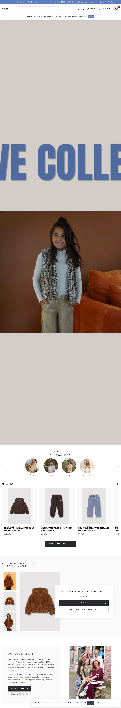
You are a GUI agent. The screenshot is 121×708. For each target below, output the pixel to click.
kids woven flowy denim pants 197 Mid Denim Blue (93, 529)
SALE (91, 16)
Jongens (47, 16)
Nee (99, 703)
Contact (103, 2)
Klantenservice (113, 2)
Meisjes (58, 16)
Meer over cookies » (110, 703)
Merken (82, 16)
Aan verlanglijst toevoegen (82, 610)
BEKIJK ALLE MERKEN (19, 688)
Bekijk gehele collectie (59, 544)
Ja (90, 703)
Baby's (37, 16)
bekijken (82, 603)
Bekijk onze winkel (19, 694)
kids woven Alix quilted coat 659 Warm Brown (19, 529)
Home (29, 16)
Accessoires (70, 16)
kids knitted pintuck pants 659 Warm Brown (56, 529)
